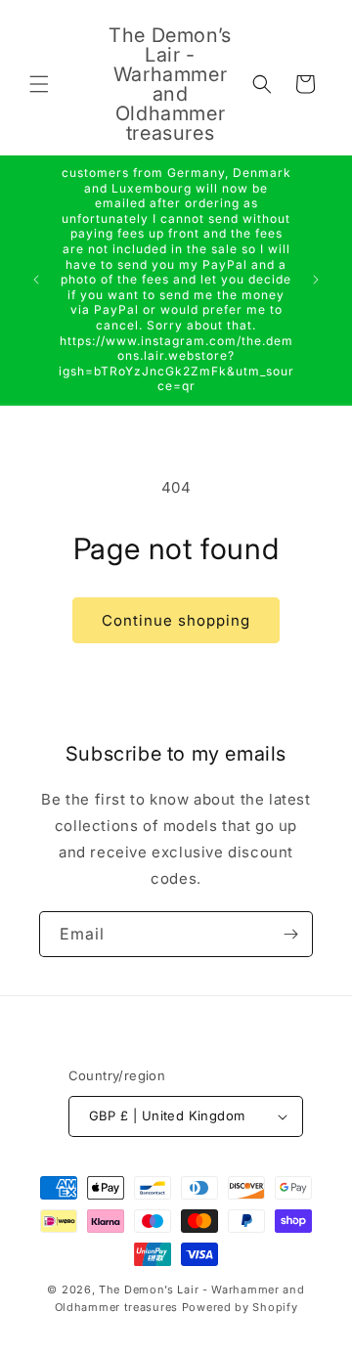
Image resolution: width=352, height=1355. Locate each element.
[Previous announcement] (36, 279)
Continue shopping (176, 620)
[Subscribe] (290, 934)
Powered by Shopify (240, 1307)
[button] (39, 84)
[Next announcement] (315, 279)
